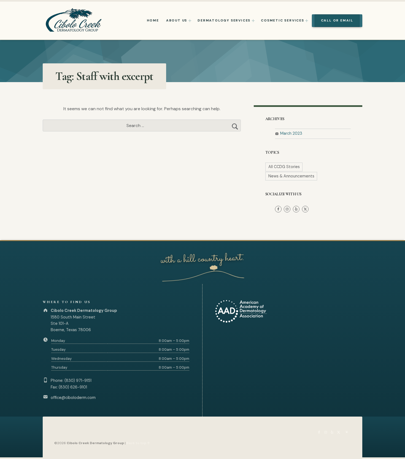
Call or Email (337, 20)
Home (153, 20)
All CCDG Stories (284, 166)
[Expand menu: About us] (189, 20)
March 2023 (291, 133)
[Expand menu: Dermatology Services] (253, 20)
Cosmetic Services (282, 20)
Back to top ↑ (138, 443)
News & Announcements (291, 176)
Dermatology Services (224, 20)
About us (176, 20)
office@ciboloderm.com (73, 397)
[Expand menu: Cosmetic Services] (306, 20)
